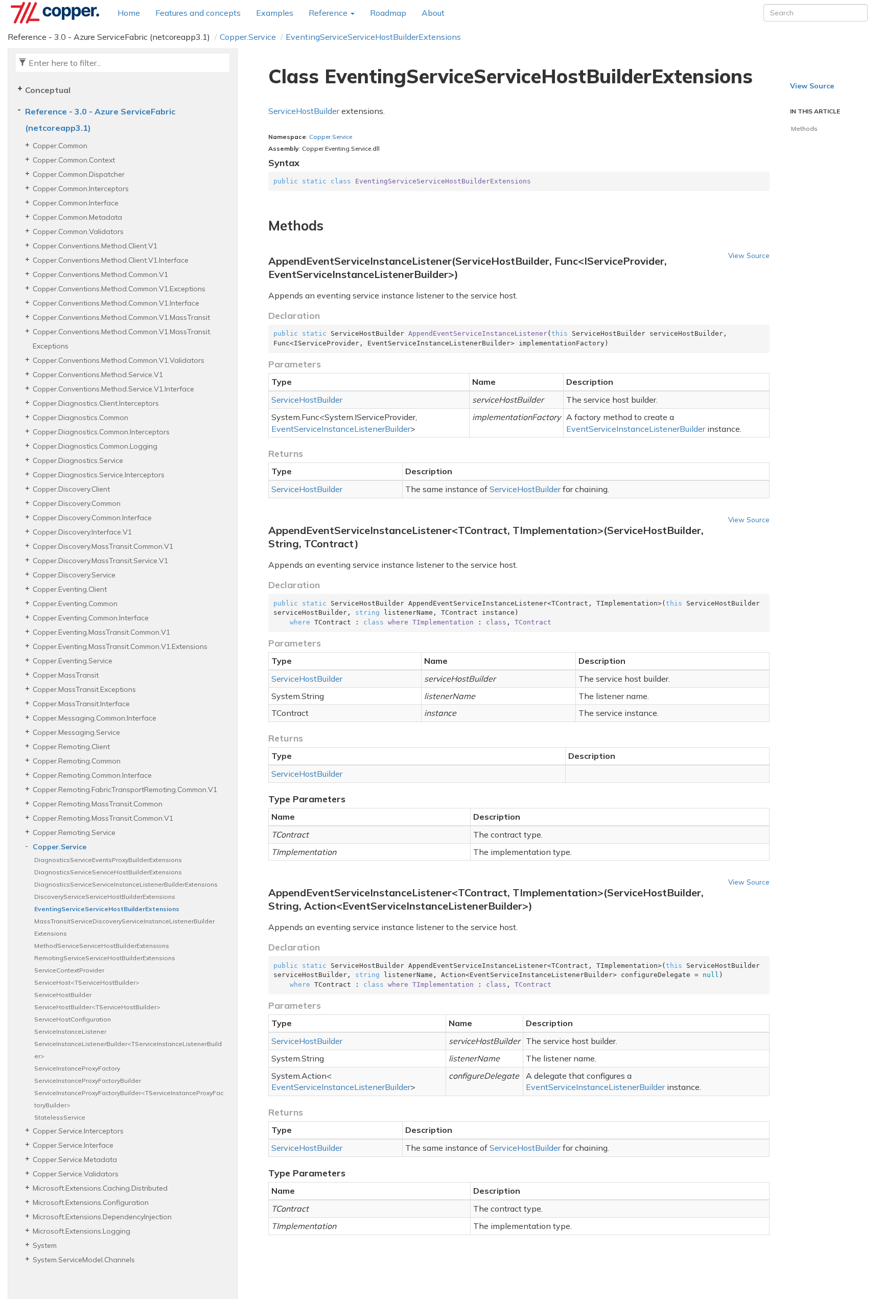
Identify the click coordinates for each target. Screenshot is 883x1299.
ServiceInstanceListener (70, 1031)
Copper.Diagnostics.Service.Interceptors (99, 474)
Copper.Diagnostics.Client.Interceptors (96, 403)
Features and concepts (198, 13)
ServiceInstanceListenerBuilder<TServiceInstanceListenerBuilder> (128, 1050)
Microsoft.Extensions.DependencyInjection (102, 1216)
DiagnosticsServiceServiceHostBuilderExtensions (108, 872)
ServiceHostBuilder (62, 995)
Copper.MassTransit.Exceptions (84, 689)
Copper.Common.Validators (78, 231)
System (45, 1245)
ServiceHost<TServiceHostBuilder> (87, 982)
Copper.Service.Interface (73, 1145)
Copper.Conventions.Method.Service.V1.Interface (113, 388)
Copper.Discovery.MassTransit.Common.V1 (103, 546)
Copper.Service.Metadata (75, 1159)
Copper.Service (248, 37)
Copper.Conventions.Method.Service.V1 (98, 374)
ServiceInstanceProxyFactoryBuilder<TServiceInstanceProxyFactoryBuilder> (128, 1099)
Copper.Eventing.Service (72, 660)
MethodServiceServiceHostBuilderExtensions (101, 945)
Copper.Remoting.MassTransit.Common (97, 803)
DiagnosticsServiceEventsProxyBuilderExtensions (108, 860)
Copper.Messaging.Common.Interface (94, 718)
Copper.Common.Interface (76, 202)
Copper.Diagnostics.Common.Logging (95, 446)
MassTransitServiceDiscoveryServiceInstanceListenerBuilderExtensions (124, 927)
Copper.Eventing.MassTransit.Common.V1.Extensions (120, 646)
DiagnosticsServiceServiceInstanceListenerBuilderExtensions (126, 884)
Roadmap (388, 13)
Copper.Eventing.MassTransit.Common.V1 (101, 632)
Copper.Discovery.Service (74, 574)
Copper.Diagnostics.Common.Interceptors (101, 431)
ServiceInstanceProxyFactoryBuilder (87, 1080)
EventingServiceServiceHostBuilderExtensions (373, 37)
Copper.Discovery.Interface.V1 (82, 532)
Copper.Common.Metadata (77, 217)
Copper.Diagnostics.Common (80, 417)
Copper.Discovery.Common (77, 503)
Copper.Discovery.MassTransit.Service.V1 (100, 560)
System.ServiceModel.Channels (84, 1259)
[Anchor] (262, 226)
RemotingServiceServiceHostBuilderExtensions (104, 958)
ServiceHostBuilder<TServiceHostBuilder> (97, 1007)
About (433, 13)
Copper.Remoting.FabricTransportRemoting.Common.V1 (125, 789)
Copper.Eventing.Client (70, 589)
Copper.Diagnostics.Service (78, 460)
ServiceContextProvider (69, 970)
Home (129, 13)
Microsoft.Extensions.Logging (81, 1231)
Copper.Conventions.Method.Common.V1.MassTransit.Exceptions (122, 339)
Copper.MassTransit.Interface (81, 703)
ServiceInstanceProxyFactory (77, 1068)
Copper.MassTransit (66, 675)
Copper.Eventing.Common (75, 603)
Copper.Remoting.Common (77, 761)
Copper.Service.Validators (76, 1173)
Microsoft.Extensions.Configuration (91, 1202)
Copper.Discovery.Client (71, 489)
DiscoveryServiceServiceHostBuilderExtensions (104, 896)
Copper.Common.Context (74, 160)
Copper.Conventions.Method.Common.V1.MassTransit (121, 317)
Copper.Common (60, 145)
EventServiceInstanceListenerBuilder (340, 429)
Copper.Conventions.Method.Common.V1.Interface (116, 303)
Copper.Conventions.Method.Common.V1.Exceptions (119, 288)
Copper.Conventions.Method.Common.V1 (100, 274)
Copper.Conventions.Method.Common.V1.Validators (118, 360)
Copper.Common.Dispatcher (79, 174)
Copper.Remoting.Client (71, 746)
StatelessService (59, 1117)
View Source (749, 255)
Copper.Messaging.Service (76, 732)
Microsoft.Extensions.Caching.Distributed (100, 1188)
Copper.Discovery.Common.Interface (92, 517)
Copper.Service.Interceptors (78, 1130)
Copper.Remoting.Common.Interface (92, 775)
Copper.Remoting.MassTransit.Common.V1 (103, 818)
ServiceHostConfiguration (72, 1019)
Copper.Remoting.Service (74, 832)
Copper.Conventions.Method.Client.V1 (95, 245)
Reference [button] (329, 13)
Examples (274, 13)
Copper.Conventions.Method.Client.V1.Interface (111, 260)
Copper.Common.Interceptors (81, 188)
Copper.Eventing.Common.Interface (91, 617)
